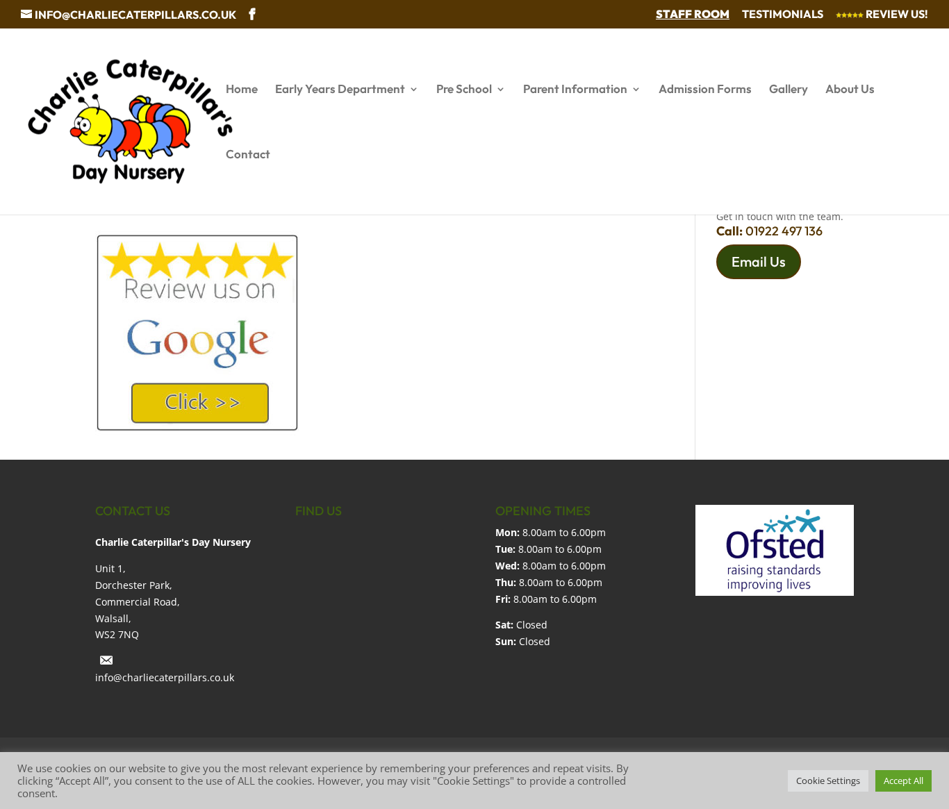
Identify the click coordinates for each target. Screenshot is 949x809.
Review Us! (896, 14)
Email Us (759, 261)
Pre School (464, 90)
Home (242, 90)
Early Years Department (340, 90)
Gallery (788, 90)
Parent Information (575, 90)
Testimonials (782, 14)
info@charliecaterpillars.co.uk (164, 677)
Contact (248, 155)
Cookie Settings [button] (828, 780)
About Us (850, 90)
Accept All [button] (903, 780)
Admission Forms (705, 90)
